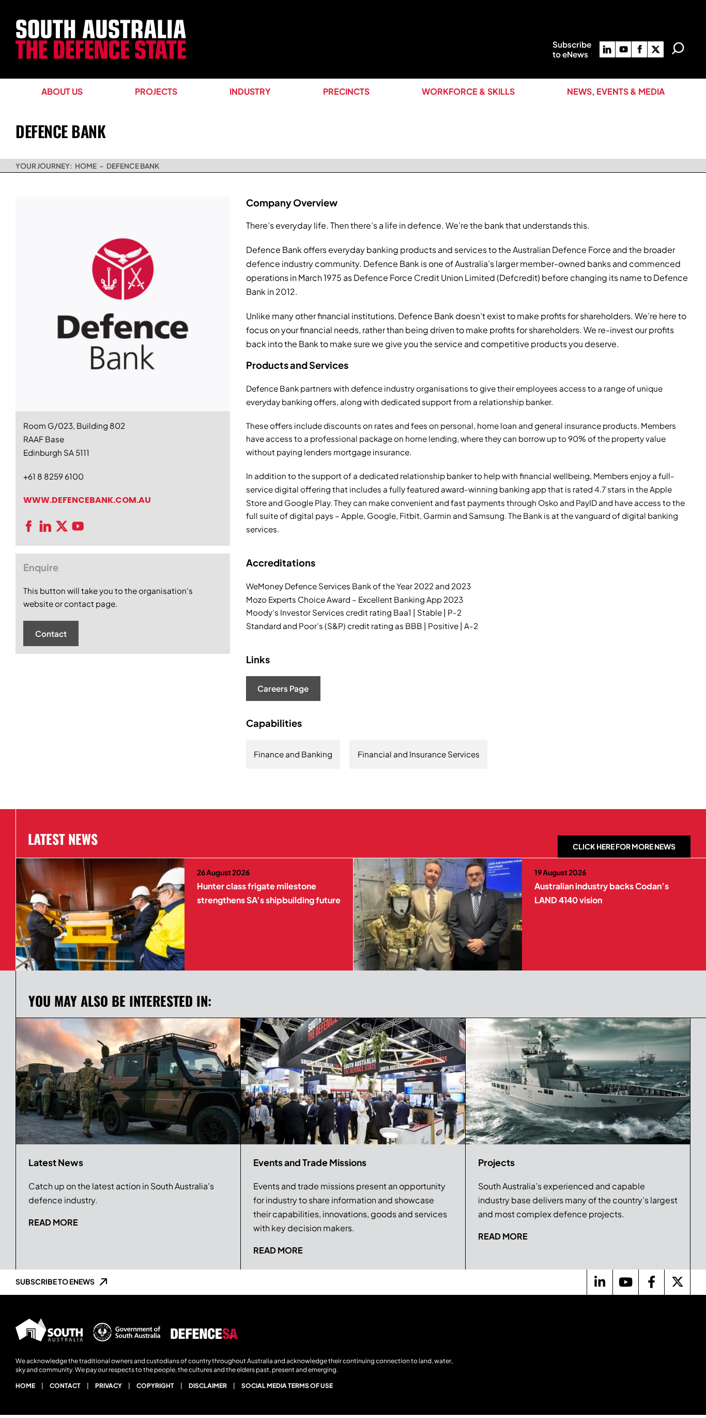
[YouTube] (80, 526)
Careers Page (283, 688)
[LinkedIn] (48, 526)
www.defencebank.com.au (87, 500)
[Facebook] (31, 526)
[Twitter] (64, 526)
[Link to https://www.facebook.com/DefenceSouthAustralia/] (651, 1282)
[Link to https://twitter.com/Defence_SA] (677, 1282)
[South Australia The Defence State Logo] (101, 23)
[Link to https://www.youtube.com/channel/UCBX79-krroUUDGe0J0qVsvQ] (625, 1282)
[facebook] (639, 49)
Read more (53, 1222)
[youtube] (623, 49)
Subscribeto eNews (571, 49)
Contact (51, 633)
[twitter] (655, 49)
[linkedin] (607, 49)
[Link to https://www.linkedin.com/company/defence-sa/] (599, 1282)
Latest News (63, 838)
